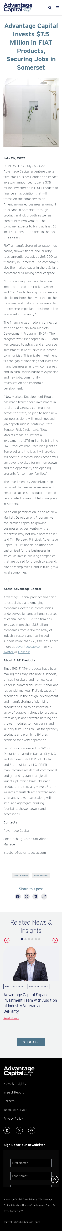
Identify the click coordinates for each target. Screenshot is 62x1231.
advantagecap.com (29, 646)
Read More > (11, 1018)
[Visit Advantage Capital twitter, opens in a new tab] (19, 1130)
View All (31, 1042)
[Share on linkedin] (35, 897)
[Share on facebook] (18, 897)
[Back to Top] (55, 1179)
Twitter (8, 652)
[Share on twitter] (27, 897)
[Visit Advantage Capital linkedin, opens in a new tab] (6, 1130)
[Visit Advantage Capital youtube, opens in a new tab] (31, 1130)
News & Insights (14, 1083)
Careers (8, 1101)
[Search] (46, 8)
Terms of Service (15, 1110)
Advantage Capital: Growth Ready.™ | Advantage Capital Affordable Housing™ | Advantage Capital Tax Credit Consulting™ (30, 1205)
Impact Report (13, 1092)
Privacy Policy (13, 1118)
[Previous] (6, 940)
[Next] (55, 940)
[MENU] (57, 7)
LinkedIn (24, 652)
